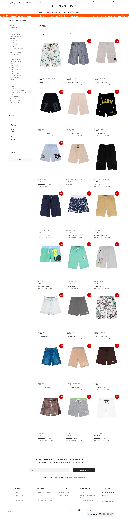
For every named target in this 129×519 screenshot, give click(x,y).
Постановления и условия (45, 500)
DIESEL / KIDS (42, 129)
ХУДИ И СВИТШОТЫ (15, 61)
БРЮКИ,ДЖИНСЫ (15, 32)
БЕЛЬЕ (11, 30)
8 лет (12, 134)
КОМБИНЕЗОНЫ (14, 40)
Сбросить (20, 159)
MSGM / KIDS (42, 332)
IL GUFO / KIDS (98, 434)
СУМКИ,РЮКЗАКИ (15, 55)
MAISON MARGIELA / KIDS (73, 383)
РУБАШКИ (12, 94)
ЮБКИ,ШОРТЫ (14, 65)
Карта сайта (19, 500)
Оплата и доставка (64, 492)
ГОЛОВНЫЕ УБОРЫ (15, 36)
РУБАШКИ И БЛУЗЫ (15, 53)
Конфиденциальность (43, 498)
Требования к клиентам (44, 492)
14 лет (13, 142)
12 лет (13, 139)
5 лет (12, 131)
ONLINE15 (19, 16)
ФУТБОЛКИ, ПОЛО (15, 101)
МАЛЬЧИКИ (23, 20)
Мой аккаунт (105, 2)
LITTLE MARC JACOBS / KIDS (46, 78)
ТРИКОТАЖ (13, 57)
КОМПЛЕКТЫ (13, 42)
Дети (16, 20)
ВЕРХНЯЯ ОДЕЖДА (15, 34)
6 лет (12, 129)
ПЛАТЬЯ (12, 51)
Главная (10, 20)
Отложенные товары (86, 500)
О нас (17, 492)
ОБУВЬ (12, 46)
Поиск (96, 2)
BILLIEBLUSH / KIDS (43, 281)
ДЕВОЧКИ (12, 26)
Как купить (40, 495)
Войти (82, 492)
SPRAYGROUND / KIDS (100, 332)
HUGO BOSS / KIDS (43, 230)
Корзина (115, 2)
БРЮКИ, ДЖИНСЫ (15, 73)
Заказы (82, 498)
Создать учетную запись (87, 495)
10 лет (13, 137)
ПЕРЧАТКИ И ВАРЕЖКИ (16, 48)
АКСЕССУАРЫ (14, 28)
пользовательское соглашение (77, 477)
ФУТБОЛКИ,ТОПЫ (15, 59)
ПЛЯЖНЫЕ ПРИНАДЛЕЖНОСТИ (19, 92)
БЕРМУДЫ (97, 435)
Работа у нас (19, 495)
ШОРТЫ (12, 107)
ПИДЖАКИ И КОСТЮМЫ (17, 90)
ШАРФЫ (12, 63)
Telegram (38, 2)
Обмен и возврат (63, 495)
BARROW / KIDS (98, 129)
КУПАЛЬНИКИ (14, 44)
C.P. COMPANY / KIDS (72, 78)
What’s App (28, 2)
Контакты (18, 498)
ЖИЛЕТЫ (12, 38)
